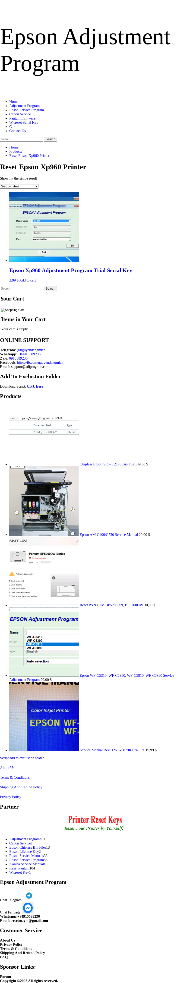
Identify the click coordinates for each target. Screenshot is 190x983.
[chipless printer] (95, 831)
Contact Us (17, 131)
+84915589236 (29, 354)
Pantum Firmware (22, 118)
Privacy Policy (10, 797)
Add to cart (27, 280)
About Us (7, 768)
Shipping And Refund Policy (21, 787)
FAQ (4, 957)
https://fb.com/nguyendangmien (40, 362)
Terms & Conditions (15, 777)
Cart (12, 127)
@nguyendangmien (31, 350)
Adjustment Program (24, 106)
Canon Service (20, 114)
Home (13, 102)
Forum (5, 977)
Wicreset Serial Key (23, 122)
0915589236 (18, 358)
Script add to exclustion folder (22, 758)
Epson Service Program (26, 110)
